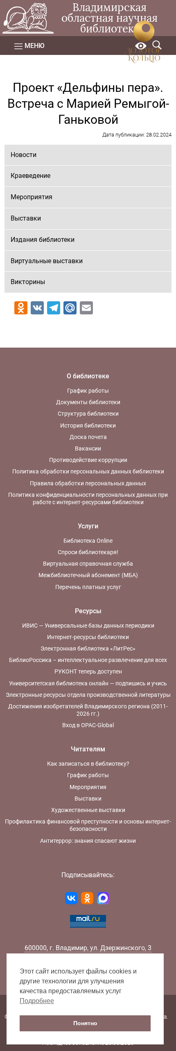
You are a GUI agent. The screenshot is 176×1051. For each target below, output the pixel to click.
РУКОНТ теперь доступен (88, 671)
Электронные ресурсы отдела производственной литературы (88, 695)
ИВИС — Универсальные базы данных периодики (88, 625)
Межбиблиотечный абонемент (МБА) (88, 575)
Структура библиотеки (88, 413)
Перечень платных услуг (88, 587)
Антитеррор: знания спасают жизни (88, 840)
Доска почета (88, 437)
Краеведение (30, 176)
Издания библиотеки (42, 239)
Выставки (26, 218)
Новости (23, 155)
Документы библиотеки (88, 402)
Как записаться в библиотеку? (88, 763)
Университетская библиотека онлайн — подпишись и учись (88, 683)
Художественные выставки (88, 810)
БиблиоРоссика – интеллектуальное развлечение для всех (88, 660)
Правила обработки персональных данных (88, 483)
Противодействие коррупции (88, 460)
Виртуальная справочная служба (88, 563)
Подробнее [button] (37, 1000)
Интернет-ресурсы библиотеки (88, 637)
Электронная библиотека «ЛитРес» (88, 648)
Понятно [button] (85, 1023)
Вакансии (88, 448)
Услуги (88, 526)
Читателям (88, 749)
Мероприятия (31, 197)
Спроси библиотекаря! (88, 552)
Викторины (28, 282)
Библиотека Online (88, 540)
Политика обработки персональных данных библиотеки (88, 471)
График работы (88, 390)
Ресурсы (88, 611)
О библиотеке (88, 376)
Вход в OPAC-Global (88, 725)
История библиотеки (88, 425)
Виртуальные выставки (47, 261)
